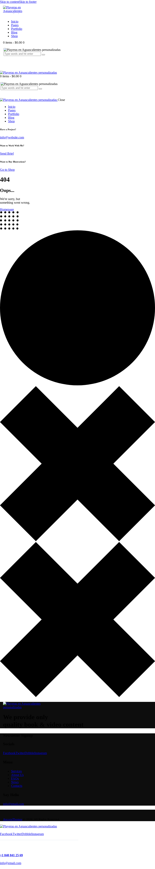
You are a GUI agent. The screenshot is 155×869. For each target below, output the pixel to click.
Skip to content (9, 1)
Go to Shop (7, 169)
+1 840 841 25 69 (11, 855)
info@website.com (12, 137)
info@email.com (13, 803)
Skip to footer (28, 1)
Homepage (7, 209)
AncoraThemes (12, 819)
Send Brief (7, 153)
